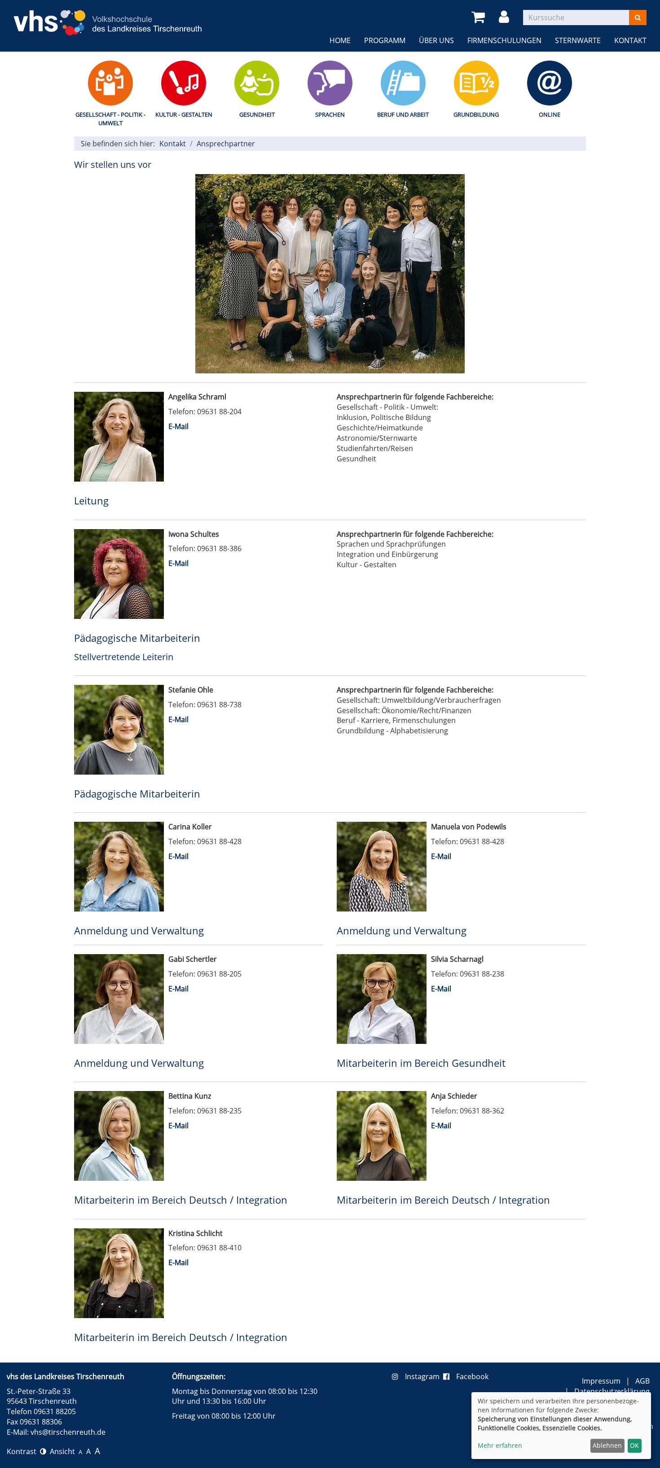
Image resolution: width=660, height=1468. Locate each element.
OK (634, 1445)
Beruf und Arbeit (403, 114)
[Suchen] (638, 17)
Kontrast (23, 1451)
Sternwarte (578, 40)
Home (340, 40)
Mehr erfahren (500, 1445)
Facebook (472, 1376)
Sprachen (330, 114)
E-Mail (178, 426)
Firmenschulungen (504, 40)
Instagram (424, 1376)
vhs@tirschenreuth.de (68, 1432)
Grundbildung (476, 114)
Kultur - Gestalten (183, 114)
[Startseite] (107, 17)
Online (549, 114)
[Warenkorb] (479, 17)
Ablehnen (607, 1445)
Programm (384, 40)
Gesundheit (257, 114)
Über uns (436, 40)
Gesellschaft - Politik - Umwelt (110, 118)
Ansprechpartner (226, 144)
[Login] (505, 17)
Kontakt (630, 40)
